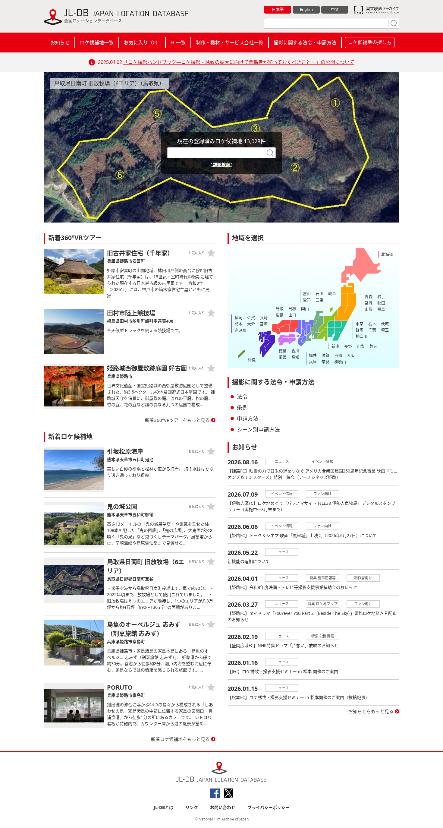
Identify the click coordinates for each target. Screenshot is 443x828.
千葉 (372, 330)
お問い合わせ (222, 807)
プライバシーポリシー (268, 807)
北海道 (387, 254)
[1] (393, 23)
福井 (313, 355)
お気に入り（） (142, 42)
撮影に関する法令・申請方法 (305, 42)
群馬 (359, 330)
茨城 (385, 323)
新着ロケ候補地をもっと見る (180, 739)
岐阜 (332, 293)
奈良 (325, 361)
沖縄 (252, 359)
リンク (191, 807)
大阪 (351, 355)
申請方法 (248, 418)
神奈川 (361, 336)
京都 (338, 355)
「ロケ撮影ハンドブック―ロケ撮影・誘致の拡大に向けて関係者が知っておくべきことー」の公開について (238, 62)
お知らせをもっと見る (371, 711)
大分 (251, 324)
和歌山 (340, 361)
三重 (319, 299)
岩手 (381, 296)
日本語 (278, 9)
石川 (319, 293)
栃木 (372, 323)
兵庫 (313, 361)
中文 (335, 9)
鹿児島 (240, 330)
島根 (292, 308)
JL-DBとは (163, 807)
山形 (368, 309)
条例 (242, 407)
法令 (242, 396)
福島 (381, 309)
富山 (307, 293)
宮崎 (264, 324)
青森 (368, 296)
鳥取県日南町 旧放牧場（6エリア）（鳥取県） (109, 83)
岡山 (305, 308)
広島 (280, 315)
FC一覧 (178, 42)
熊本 (238, 324)
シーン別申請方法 (258, 429)
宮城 (368, 302)
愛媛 (283, 357)
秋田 (381, 302)
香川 (295, 350)
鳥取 (280, 308)
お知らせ (60, 42)
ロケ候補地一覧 (97, 42)
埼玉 (385, 330)
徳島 (283, 350)
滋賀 (325, 355)
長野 (348, 346)
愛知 (307, 299)
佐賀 (251, 317)
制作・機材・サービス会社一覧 (229, 42)
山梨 (361, 346)
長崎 (264, 317)
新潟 (335, 346)
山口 (292, 315)
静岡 (373, 346)
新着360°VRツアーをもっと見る (177, 420)
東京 (359, 323)
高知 (295, 357)
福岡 (238, 317)
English (306, 9)
